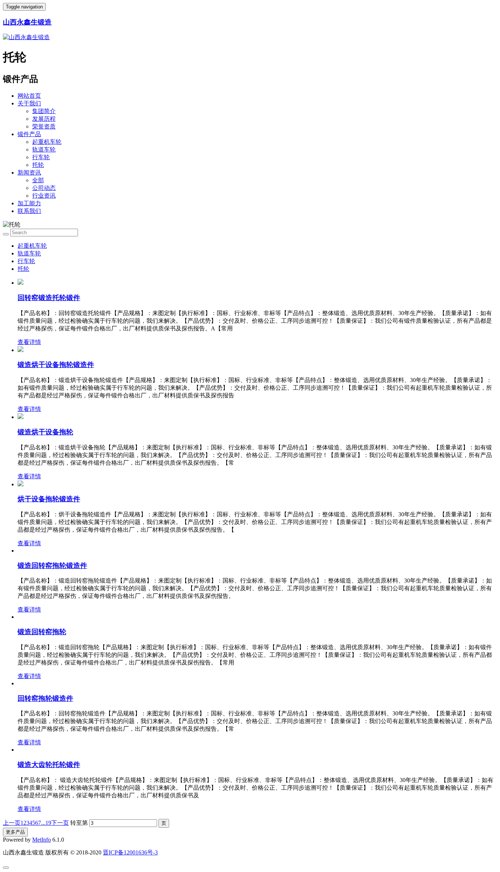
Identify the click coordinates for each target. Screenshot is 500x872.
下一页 (60, 823)
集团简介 (44, 111)
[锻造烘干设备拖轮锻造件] (20, 350)
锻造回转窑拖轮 (42, 632)
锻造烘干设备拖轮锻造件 (56, 364)
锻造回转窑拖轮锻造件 (52, 565)
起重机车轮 (46, 142)
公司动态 (44, 188)
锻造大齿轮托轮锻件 (49, 764)
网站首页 (29, 96)
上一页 (11, 823)
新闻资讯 (29, 172)
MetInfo (41, 840)
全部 (38, 180)
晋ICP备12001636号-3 (130, 852)
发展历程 (44, 119)
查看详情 (29, 342)
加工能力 (29, 203)
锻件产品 (29, 134)
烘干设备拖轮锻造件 (49, 499)
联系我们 (29, 211)
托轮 (38, 165)
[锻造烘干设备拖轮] (20, 417)
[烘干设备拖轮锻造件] (20, 484)
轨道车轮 (44, 149)
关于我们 (29, 103)
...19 (46, 823)
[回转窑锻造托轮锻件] (20, 283)
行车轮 (41, 157)
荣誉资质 (44, 126)
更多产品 (15, 832)
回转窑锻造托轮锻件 (49, 298)
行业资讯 (44, 195)
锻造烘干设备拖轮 (45, 432)
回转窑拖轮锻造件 (45, 698)
